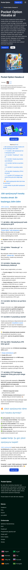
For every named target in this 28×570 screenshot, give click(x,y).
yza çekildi (4, 515)
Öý (1, 7)
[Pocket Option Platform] (5, 2)
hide (17, 144)
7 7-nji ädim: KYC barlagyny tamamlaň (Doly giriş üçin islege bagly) (14, 177)
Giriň (2, 526)
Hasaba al (5, 47)
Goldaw (3, 539)
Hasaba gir (18, 2)
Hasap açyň (14, 139)
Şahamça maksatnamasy (7, 523)
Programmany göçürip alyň (8, 531)
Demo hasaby (4, 536)
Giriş (12, 47)
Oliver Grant (10, 82)
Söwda (3, 542)
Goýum (3, 512)
